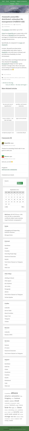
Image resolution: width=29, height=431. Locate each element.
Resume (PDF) (8, 334)
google (17, 405)
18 (14, 199)
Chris (3, 33)
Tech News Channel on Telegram (14, 262)
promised (6, 30)
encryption (7, 405)
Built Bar (7, 366)
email (18, 403)
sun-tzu (13, 416)
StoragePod (5, 63)
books (12, 398)
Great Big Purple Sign (10, 253)
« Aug (6, 206)
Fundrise (7, 251)
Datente (7, 345)
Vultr (6, 264)
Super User (8, 316)
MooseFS (11, 35)
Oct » (23, 206)
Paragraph (7, 289)
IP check (7, 348)
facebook (12, 405)
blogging (8, 398)
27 (20, 201)
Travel (7, 1)
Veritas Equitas (9, 297)
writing (6, 420)
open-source (22, 77)
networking (11, 409)
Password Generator (10, 256)
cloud (4, 77)
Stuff (3, 1)
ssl (18, 414)
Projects (12, 3)
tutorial (18, 416)
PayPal (6, 259)
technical (8, 74)
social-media (8, 414)
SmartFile (11, 33)
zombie (11, 420)
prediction (20, 409)
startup (21, 414)
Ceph (20, 43)
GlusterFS (4, 45)
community (7, 403)
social (21, 412)
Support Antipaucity (22, 1)
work (21, 418)
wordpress (16, 418)
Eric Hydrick (8, 283)
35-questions (7, 393)
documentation (13, 403)
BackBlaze (15, 61)
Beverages (12, 1)
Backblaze (7, 245)
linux (19, 407)
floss (8, 77)
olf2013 (16, 77)
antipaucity (15, 8)
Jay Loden (7, 286)
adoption (8, 396)
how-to (8, 407)
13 (20, 197)
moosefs (12, 77)
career (7, 401)
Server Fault (8, 310)
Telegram (7, 318)
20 (20, 199)
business (17, 398)
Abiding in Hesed (9, 278)
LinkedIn (7, 307)
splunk (15, 414)
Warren (6, 156)
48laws (14, 393)
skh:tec (7, 291)
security (16, 412)
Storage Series (9, 235)
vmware (12, 418)
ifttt (16, 407)
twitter (21, 416)
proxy (6, 412)
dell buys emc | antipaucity (9, 169)
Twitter (7, 321)
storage (8, 79)
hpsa (13, 407)
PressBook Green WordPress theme (17, 429)
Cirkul (6, 248)
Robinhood (8, 380)
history (21, 405)
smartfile (4, 79)
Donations (7, 372)
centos (12, 401)
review (9, 412)
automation (15, 396)
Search (6, 181)
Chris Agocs (8, 280)
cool (4, 74)
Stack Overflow (9, 313)
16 (9, 199)
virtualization (7, 418)
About (17, 3)
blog (21, 396)
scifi (12, 412)
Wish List (7, 267)
